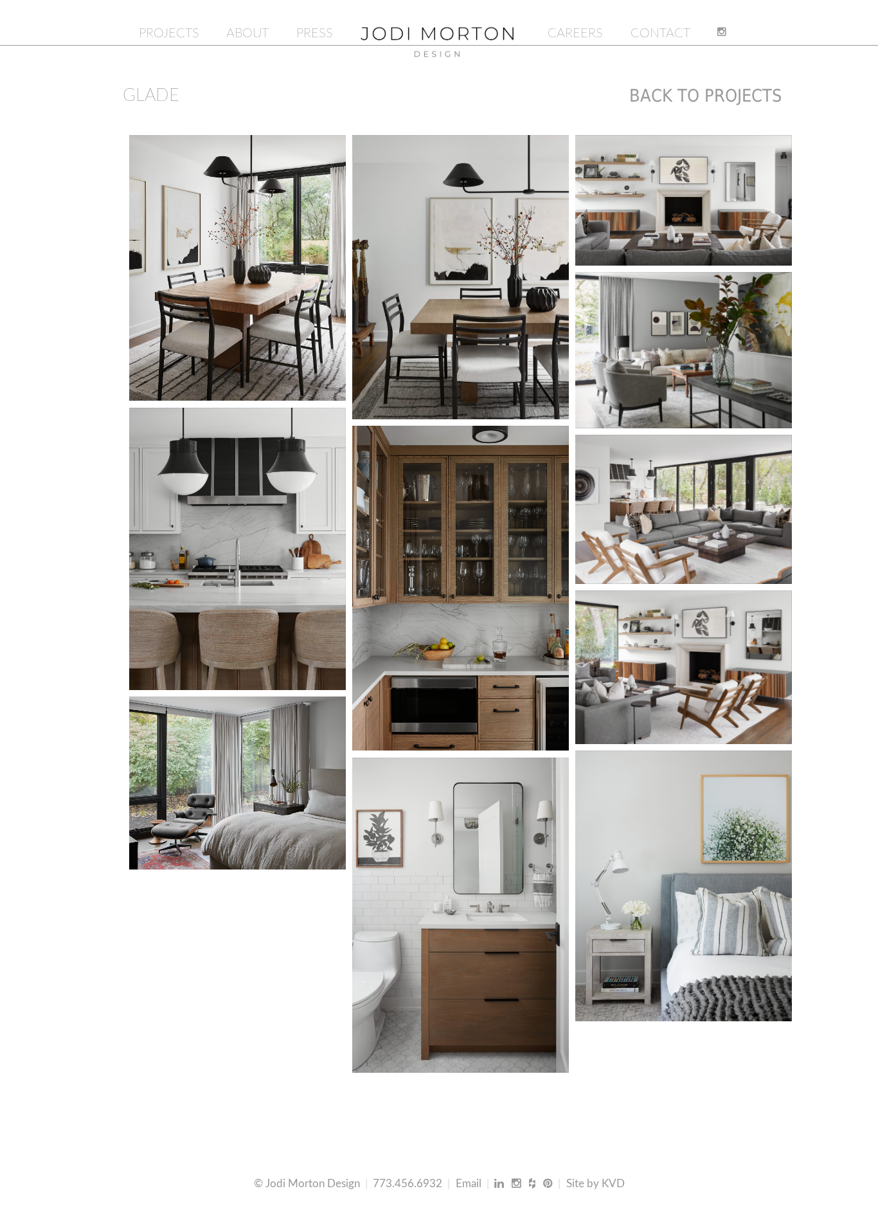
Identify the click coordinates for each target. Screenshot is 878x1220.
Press (314, 33)
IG (724, 33)
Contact (660, 33)
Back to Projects (705, 95)
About (247, 33)
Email (468, 1183)
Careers (575, 33)
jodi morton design (437, 32)
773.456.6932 (407, 1183)
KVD (613, 1183)
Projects (169, 33)
